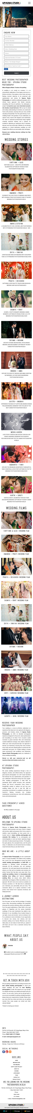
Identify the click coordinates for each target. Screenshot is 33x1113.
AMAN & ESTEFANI (16, 223)
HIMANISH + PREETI (16, 193)
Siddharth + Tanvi (16, 464)
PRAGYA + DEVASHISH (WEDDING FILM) (16, 577)
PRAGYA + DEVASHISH (16, 281)
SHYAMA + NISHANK (17, 340)
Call (6, 1111)
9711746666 (16, 1034)
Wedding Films (16, 1062)
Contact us (16, 1077)
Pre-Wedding (16, 1064)
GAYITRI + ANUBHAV (16, 401)
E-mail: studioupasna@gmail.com (11, 1036)
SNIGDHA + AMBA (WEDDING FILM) (16, 670)
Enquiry (28, 1111)
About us (16, 1068)
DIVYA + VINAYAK (16, 252)
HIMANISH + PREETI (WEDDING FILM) (16, 554)
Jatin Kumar (16, 1073)
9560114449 (9, 1034)
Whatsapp (17, 1111)
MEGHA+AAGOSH (16, 432)
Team (16, 1075)
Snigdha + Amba (17, 371)
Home (16, 1060)
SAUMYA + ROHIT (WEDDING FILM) (16, 600)
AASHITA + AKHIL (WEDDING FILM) (16, 716)
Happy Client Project (16, 1066)
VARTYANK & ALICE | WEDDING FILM (16, 531)
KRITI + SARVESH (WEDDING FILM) (16, 693)
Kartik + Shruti (16, 495)
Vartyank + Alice (16, 162)
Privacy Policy (16, 1079)
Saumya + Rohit (16, 309)
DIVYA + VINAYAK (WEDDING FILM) (16, 623)
